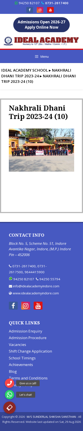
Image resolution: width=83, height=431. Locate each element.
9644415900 (34, 272)
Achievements (21, 364)
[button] (9, 407)
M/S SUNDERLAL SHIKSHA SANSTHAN (51, 417)
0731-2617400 (24, 266)
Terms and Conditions (28, 378)
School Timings (22, 357)
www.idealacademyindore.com (36, 293)
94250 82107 (29, 3)
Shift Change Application (30, 351)
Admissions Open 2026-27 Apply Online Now (41, 24)
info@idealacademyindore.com (36, 286)
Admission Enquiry (25, 331)
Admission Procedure (27, 337)
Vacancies (17, 344)
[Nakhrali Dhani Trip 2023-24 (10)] (41, 170)
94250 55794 (49, 279)
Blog (13, 371)
